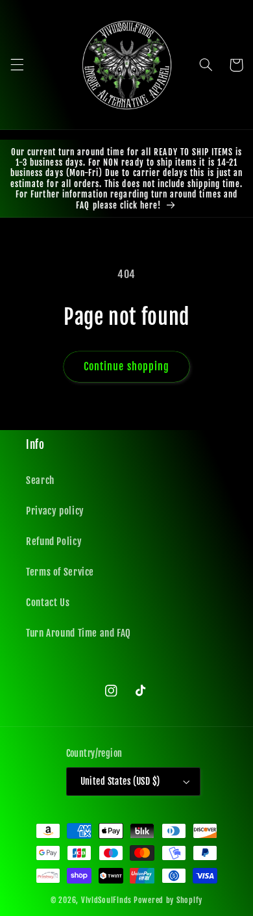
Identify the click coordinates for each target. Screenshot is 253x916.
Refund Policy (54, 541)
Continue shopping (126, 366)
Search (40, 480)
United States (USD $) (120, 781)
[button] (17, 65)
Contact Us (47, 602)
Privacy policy (55, 511)
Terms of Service (60, 572)
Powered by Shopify (168, 900)
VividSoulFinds (106, 900)
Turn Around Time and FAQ (78, 633)
